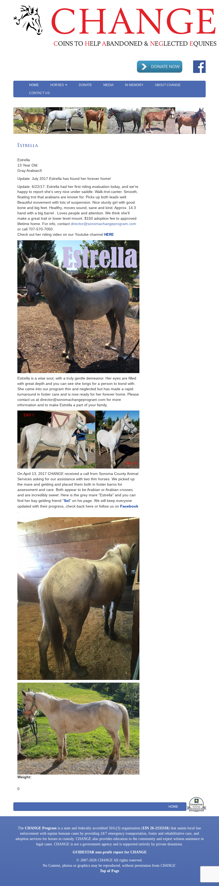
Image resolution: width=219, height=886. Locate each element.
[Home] (114, 26)
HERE (109, 235)
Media (108, 85)
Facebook (129, 506)
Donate (85, 85)
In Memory (134, 85)
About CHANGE (168, 85)
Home (34, 85)
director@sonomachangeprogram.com (103, 224)
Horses (57, 85)
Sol (67, 500)
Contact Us (39, 93)
